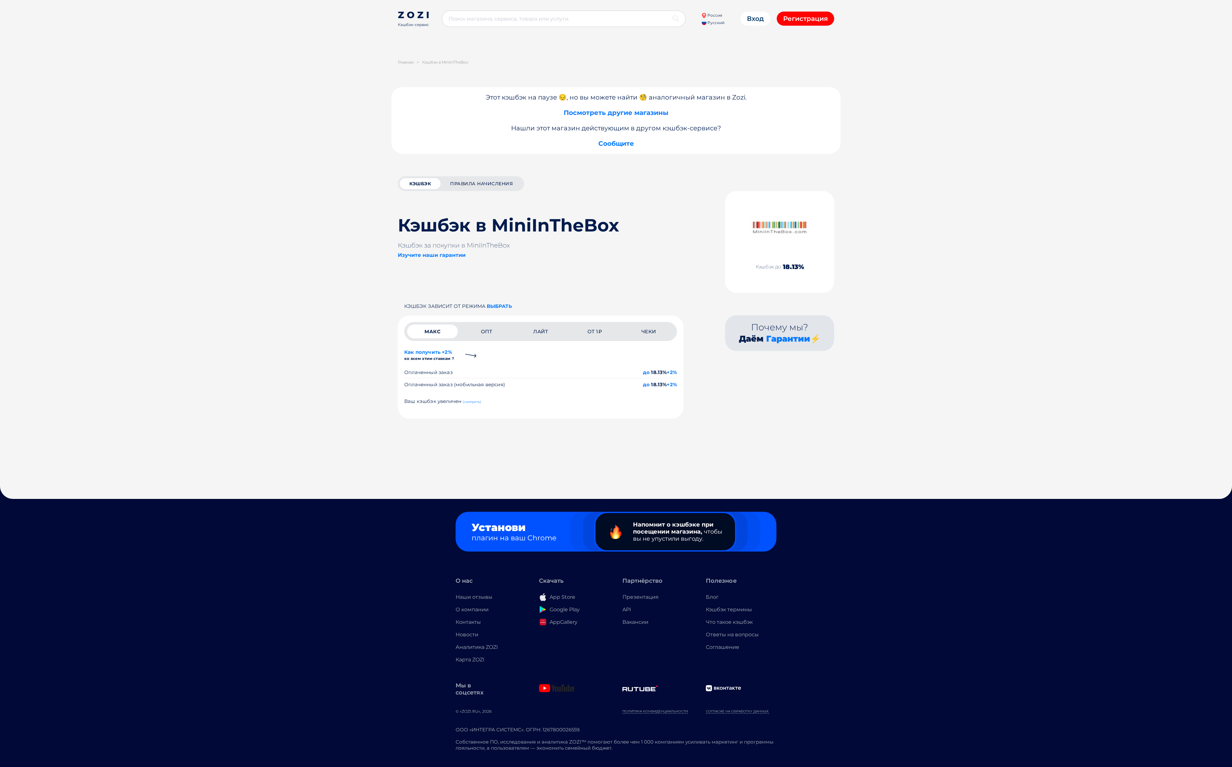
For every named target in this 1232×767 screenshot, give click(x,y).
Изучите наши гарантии (432, 255)
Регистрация (805, 18)
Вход (755, 18)
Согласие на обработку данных (737, 711)
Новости (467, 635)
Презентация (640, 597)
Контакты (468, 622)
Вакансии (635, 622)
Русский (715, 22)
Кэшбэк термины (729, 609)
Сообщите (616, 143)
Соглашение (722, 647)
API (626, 609)
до (646, 372)
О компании (472, 609)
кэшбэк (420, 184)
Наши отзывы (474, 597)
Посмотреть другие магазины (616, 113)
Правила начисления (481, 184)
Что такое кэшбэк (729, 622)
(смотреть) (472, 402)
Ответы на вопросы (732, 635)
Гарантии (788, 339)
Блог (712, 597)
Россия (714, 15)
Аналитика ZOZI (477, 647)
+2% (672, 372)
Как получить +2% (429, 355)
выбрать (499, 306)
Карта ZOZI (470, 660)
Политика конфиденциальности (655, 711)
